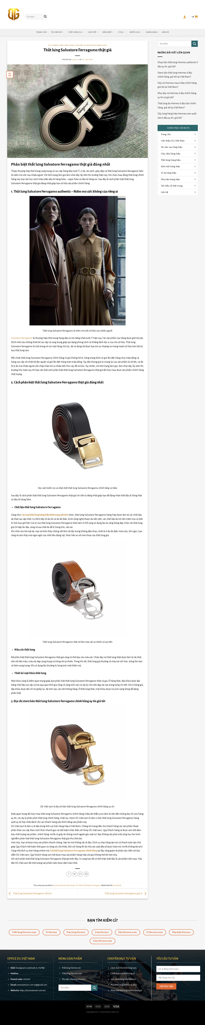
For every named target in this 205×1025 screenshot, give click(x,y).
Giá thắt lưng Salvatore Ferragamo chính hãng (73, 850)
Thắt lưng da (75, 32)
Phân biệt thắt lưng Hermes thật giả (126, 990)
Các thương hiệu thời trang (61, 45)
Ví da (120, 32)
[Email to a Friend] (80, 874)
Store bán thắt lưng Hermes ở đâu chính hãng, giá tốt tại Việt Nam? (175, 74)
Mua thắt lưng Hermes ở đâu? (124, 985)
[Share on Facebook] (69, 874)
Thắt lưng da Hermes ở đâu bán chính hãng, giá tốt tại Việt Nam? (177, 105)
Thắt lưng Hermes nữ (71, 968)
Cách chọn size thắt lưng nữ (123, 973)
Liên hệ (165, 32)
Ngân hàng (152, 32)
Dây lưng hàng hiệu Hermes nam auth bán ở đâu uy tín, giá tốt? (177, 115)
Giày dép (92, 32)
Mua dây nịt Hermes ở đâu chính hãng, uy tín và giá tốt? (177, 95)
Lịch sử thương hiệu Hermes (123, 979)
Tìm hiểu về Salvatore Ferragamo (91, 45)
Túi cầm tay (56, 32)
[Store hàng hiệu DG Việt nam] (13, 14)
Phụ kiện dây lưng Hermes (73, 979)
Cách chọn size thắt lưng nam (123, 968)
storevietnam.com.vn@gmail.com (32, 985)
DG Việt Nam (87, 59)
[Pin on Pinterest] (86, 874)
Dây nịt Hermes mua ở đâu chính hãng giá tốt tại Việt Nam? (177, 85)
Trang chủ (41, 32)
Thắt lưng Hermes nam (72, 973)
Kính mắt (107, 32)
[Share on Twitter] (74, 874)
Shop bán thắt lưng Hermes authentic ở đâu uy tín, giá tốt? (178, 64)
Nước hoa (135, 32)
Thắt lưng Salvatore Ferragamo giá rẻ (124, 893)
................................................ (30, 973)
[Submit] (45, 16)
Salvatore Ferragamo (21, 338)
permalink (117, 885)
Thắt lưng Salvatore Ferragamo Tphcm (32, 893)
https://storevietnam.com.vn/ (32, 990)
